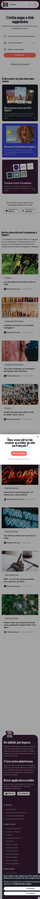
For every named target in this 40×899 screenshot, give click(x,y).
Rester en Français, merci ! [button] (19, 459)
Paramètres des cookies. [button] (22, 884)
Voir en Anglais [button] (19, 453)
